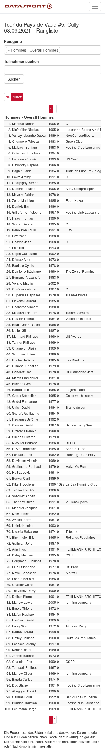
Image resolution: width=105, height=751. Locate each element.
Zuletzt (17, 97)
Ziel (7, 97)
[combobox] (52, 50)
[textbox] (69, 50)
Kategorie (13, 41)
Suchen (14, 79)
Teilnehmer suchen (21, 61)
